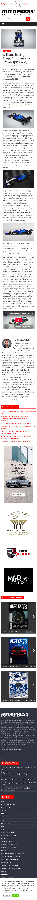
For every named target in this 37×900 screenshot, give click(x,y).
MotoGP (3, 820)
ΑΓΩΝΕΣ (4, 829)
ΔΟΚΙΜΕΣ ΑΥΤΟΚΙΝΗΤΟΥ (9, 844)
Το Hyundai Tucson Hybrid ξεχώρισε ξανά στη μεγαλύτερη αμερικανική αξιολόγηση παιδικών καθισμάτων (15, 418)
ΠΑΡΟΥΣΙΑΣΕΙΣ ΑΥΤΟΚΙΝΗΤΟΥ (10, 866)
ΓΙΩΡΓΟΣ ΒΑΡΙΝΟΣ (21, 65)
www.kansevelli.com (7, 753)
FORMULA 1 (7, 51)
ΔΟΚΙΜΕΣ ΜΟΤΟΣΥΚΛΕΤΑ (9, 847)
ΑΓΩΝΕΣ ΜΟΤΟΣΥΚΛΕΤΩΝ (9, 835)
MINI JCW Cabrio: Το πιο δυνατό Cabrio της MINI (16, 423)
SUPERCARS (5, 823)
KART (3, 817)
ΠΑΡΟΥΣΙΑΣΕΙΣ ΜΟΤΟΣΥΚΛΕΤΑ (11, 869)
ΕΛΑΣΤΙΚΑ (4, 850)
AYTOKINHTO (5, 808)
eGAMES (3, 811)
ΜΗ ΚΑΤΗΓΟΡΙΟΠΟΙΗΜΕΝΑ (9, 860)
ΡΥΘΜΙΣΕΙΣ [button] (6, 896)
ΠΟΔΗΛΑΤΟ (5, 872)
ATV (2, 802)
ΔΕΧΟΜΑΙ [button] (15, 895)
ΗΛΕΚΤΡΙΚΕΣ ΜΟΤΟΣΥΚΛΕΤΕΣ (10, 856)
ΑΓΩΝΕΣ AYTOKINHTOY (8, 832)
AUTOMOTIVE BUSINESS (9, 805)
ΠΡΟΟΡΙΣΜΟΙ (5, 875)
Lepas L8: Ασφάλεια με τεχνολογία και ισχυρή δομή (17, 441)
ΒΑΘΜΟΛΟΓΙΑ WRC (7, 841)
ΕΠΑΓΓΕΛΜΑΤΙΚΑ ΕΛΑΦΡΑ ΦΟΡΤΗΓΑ (12, 853)
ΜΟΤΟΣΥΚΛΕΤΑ (6, 863)
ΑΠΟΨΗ (3, 838)
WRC (2, 826)
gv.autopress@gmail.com (13, 750)
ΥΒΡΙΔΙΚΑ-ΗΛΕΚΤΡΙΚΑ (8, 878)
